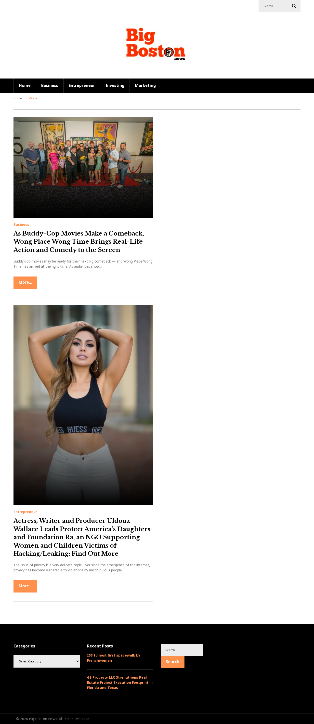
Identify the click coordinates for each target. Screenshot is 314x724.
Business (49, 85)
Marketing (145, 85)
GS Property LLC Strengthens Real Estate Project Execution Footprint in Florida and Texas (120, 682)
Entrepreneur (82, 85)
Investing (114, 85)
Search (294, 6)
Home (25, 85)
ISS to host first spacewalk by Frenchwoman (113, 658)
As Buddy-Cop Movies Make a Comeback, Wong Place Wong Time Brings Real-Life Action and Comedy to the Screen (78, 241)
